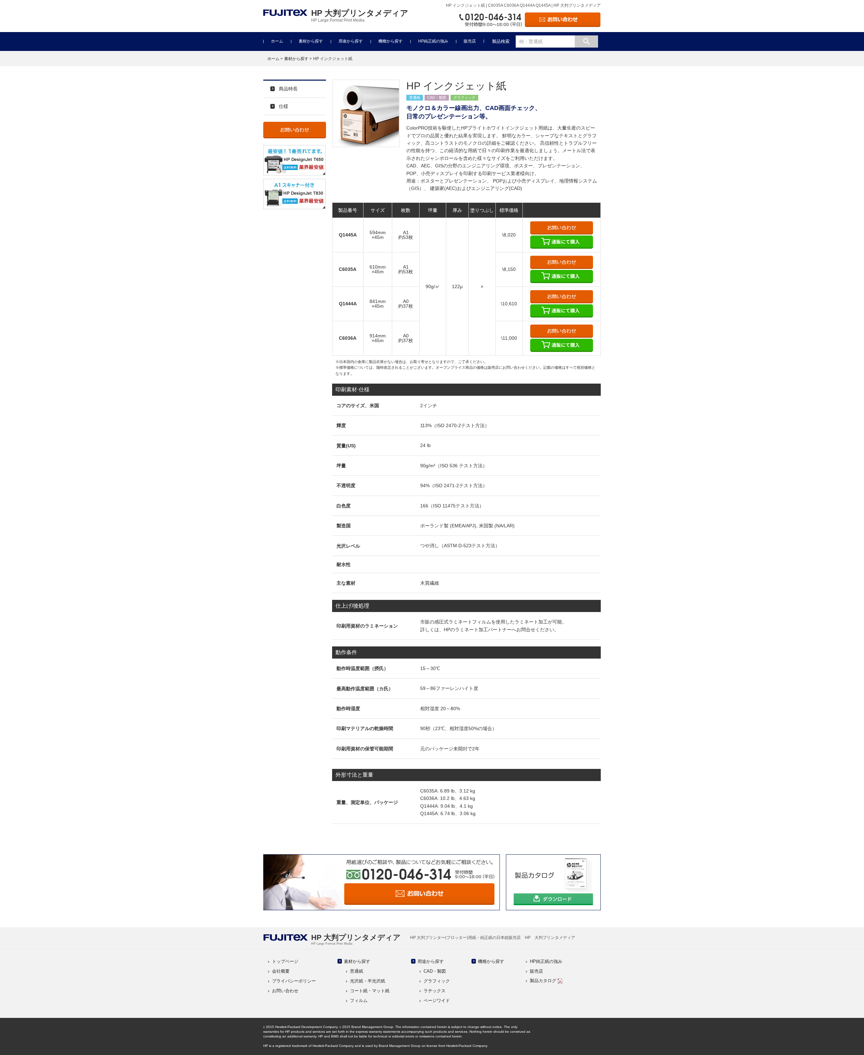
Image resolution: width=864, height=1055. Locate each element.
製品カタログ (544, 980)
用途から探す (351, 41)
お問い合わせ (285, 990)
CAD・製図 (435, 971)
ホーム (277, 41)
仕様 (283, 106)
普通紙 (356, 971)
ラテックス (435, 990)
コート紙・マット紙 (369, 990)
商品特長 (288, 88)
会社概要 (281, 971)
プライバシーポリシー (294, 980)
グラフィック (437, 980)
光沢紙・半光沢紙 (367, 980)
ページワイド (437, 1000)
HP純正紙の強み (433, 41)
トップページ (285, 961)
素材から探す (311, 41)
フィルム (359, 1000)
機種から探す (390, 41)
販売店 (470, 41)
